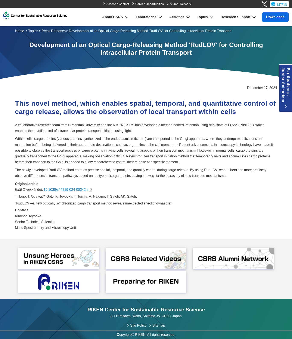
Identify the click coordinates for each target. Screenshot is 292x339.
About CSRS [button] (112, 17)
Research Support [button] (235, 17)
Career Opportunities (149, 4)
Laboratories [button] (146, 17)
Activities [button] (176, 17)
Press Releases (53, 31)
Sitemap (158, 325)
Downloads (275, 17)
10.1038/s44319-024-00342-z (66, 189)
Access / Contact (117, 4)
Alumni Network (180, 4)
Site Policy (138, 325)
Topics (33, 31)
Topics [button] (202, 17)
